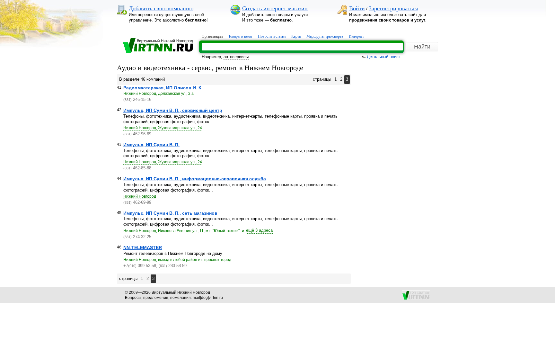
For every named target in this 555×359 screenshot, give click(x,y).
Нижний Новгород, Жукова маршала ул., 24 (162, 128)
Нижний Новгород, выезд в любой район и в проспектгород (177, 259)
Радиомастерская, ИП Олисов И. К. (163, 87)
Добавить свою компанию (161, 8)
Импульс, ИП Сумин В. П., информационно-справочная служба (194, 178)
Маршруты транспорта (324, 36)
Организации (212, 36)
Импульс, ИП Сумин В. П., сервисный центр (172, 110)
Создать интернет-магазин (275, 8)
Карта (296, 36)
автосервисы (236, 56)
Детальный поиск (384, 56)
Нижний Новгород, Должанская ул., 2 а (158, 93)
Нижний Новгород (139, 196)
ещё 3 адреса (259, 230)
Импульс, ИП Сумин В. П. (151, 144)
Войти (357, 8)
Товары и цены (240, 36)
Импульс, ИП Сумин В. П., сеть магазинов (170, 213)
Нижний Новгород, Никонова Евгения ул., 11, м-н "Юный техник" (181, 231)
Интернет (356, 36)
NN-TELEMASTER (142, 247)
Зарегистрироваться (393, 8)
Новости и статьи (272, 36)
